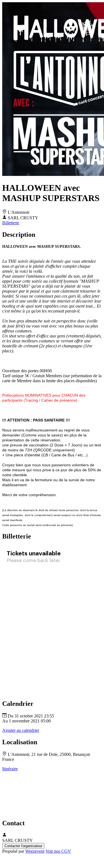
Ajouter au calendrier (20, 730)
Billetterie (10, 222)
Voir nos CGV (58, 851)
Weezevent (34, 851)
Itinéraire (10, 768)
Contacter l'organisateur (23, 846)
